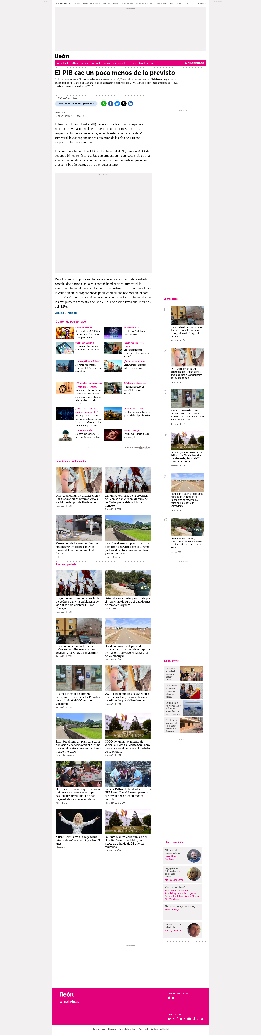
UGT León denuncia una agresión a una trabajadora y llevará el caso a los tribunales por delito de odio (78, 499)
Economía (59, 312)
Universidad (119, 63)
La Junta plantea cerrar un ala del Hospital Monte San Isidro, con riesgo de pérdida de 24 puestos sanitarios (126, 842)
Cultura (84, 63)
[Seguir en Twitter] (173, 1018)
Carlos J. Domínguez (114, 557)
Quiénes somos (99, 1029)
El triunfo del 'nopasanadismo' (172, 851)
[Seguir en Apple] (173, 997)
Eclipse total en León (202, 3)
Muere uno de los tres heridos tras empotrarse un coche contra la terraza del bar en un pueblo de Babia (77, 548)
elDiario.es (60, 847)
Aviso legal (143, 1029)
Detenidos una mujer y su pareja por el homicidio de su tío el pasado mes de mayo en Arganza (127, 601)
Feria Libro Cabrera (126, 3)
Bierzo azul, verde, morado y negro (181, 906)
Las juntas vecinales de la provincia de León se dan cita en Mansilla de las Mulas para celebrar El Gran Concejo (126, 500)
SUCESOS (173, 3)
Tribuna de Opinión (173, 842)
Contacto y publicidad (160, 1029)
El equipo (112, 1029)
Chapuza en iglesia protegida (143, 3)
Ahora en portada (66, 564)
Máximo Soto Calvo (174, 880)
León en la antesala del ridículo (173, 925)
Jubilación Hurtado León (185, 3)
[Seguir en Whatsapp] (198, 1018)
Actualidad (62, 63)
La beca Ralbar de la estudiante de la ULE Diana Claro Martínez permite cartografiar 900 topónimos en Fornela (128, 794)
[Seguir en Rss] (202, 1018)
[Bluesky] (117, 103)
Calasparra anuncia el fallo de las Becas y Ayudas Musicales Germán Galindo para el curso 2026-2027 (171, 674)
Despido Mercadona (161, 3)
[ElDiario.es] (194, 63)
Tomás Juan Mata (173, 930)
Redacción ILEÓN (64, 506)
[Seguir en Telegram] (181, 1018)
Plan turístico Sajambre (81, 3)
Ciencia (106, 63)
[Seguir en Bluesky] (169, 1018)
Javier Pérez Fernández (170, 857)
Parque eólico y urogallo (110, 3)
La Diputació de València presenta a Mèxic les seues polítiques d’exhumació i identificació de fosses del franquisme (172, 691)
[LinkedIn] (130, 103)
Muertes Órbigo (95, 3)
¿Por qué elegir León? (175, 887)
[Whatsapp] (104, 103)
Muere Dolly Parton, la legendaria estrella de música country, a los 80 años (78, 840)
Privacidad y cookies (127, 1029)
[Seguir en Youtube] (189, 1018)
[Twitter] (124, 103)
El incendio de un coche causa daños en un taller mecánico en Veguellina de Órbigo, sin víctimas (77, 649)
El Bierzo (132, 63)
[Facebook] (110, 103)
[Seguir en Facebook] (177, 1018)
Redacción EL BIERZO (115, 802)
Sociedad (95, 63)
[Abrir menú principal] (204, 56)
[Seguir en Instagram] (185, 1018)
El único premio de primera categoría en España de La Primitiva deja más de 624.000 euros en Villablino (78, 699)
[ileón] (76, 994)
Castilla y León (146, 63)
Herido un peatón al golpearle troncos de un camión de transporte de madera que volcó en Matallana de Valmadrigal (127, 651)
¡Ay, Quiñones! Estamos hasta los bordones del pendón (173, 872)
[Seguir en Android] (169, 997)
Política (74, 63)
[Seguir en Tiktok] (194, 1018)
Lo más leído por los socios (71, 461)
